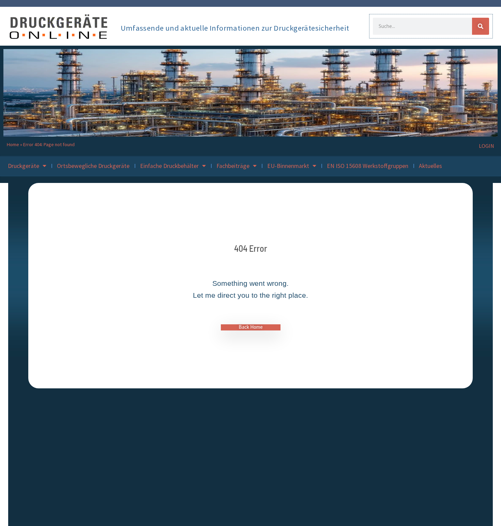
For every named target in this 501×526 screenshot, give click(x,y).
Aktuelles (430, 166)
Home (13, 144)
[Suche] (480, 26)
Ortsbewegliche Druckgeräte (93, 166)
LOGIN (486, 145)
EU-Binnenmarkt (288, 166)
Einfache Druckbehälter (169, 166)
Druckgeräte (23, 166)
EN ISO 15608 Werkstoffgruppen (367, 166)
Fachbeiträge (232, 166)
